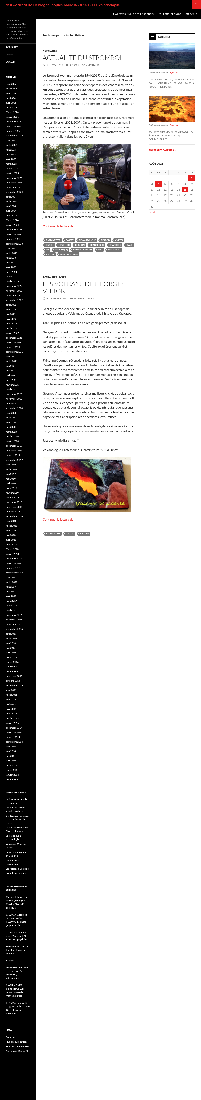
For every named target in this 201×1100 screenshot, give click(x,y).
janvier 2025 (12, 173)
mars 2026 (11, 107)
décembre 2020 (14, 394)
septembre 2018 (14, 516)
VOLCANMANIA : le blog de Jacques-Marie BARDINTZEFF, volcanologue (63, 5)
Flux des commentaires (17, 1046)
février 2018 (12, 549)
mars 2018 (11, 544)
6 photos (174, 72)
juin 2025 (11, 149)
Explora (10, 960)
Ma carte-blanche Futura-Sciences (133, 14)
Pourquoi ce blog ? (169, 14)
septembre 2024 (14, 192)
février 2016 (12, 661)
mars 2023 (11, 271)
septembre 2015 (14, 685)
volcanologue (69, 254)
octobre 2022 (13, 295)
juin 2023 (11, 257)
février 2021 (12, 384)
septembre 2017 (14, 572)
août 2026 (11, 83)
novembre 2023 (14, 234)
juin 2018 (11, 530)
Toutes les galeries (162, 150)
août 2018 (11, 520)
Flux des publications (16, 1041)
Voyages (11, 62)
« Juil (153, 212)
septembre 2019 (14, 459)
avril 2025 (11, 159)
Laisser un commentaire (84, 65)
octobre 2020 (13, 403)
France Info (97, 245)
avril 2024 (11, 210)
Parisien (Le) (61, 249)
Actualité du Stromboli (84, 57)
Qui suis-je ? (191, 14)
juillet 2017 (11, 582)
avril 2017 (11, 596)
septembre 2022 (14, 300)
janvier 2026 (12, 116)
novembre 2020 (14, 398)
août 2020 (11, 412)
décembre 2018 (14, 502)
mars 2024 (11, 215)
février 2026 (12, 112)
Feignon (80, 245)
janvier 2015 (12, 723)
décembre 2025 (14, 121)
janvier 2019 (12, 497)
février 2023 (12, 276)
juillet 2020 (11, 417)
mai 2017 (11, 591)
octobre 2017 (13, 567)
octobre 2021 (13, 347)
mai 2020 (11, 426)
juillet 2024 (11, 201)
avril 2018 (11, 539)
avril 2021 (11, 375)
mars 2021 (11, 379)
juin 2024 (11, 206)
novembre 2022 (14, 290)
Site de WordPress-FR (17, 1051)
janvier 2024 (12, 224)
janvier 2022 (12, 332)
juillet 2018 (11, 525)
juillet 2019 (11, 469)
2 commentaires (83, 298)
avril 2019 (11, 483)
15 (185, 189)
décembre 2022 (14, 285)
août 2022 (11, 304)
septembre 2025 (14, 135)
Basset (70, 240)
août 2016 (11, 633)
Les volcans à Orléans (17, 873)
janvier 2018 (12, 553)
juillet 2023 (11, 253)
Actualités (50, 50)
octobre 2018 (13, 511)
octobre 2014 (13, 737)
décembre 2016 (14, 614)
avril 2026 (11, 102)
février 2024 (12, 220)
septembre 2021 (14, 351)
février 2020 (12, 436)
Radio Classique (82, 249)
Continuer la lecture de (60, 226)
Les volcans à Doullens (17, 868)
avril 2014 (11, 760)
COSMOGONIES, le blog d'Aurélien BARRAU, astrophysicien (16, 936)
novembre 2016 (14, 619)
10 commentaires (161, 86)
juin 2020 (11, 422)
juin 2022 (11, 309)
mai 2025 (11, 154)
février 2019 (12, 492)
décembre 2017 (14, 558)
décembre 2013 (14, 779)
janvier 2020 (12, 441)
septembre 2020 (14, 408)
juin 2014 (11, 751)
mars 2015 (11, 713)
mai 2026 (11, 98)
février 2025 (12, 168)
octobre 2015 (13, 680)
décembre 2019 (14, 445)
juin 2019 (11, 473)
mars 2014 (11, 765)
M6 (47, 249)
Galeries (164, 36)
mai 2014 (11, 755)
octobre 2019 (13, 455)
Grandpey (115, 245)
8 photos (174, 125)
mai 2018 (11, 535)
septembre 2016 (14, 629)
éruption (64, 245)
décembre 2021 (14, 337)
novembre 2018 (14, 506)
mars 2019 (11, 488)
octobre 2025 (13, 130)
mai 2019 (11, 478)
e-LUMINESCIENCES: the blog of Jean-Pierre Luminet (17, 950)
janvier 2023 (12, 281)
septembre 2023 (14, 243)
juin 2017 (11, 586)
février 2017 (12, 605)
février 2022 (12, 328)
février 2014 (12, 770)
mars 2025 (11, 163)
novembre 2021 (14, 342)
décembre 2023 (14, 229)
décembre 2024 (14, 177)
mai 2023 (11, 262)
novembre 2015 (14, 676)
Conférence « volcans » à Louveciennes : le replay (17, 819)
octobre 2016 (13, 624)
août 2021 (11, 356)
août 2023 (11, 248)
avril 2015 (11, 708)
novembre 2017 (14, 563)
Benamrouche (87, 240)
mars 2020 (11, 431)
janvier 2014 (12, 774)
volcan (84, 533)
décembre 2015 (14, 671)
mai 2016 (11, 647)
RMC (100, 249)
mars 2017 (11, 600)
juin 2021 (11, 365)
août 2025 (11, 140)
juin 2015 (11, 699)
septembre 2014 (14, 741)
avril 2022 (11, 318)
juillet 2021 (11, 361)
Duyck (49, 245)
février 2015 (12, 718)
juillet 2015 (11, 694)
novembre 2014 (14, 732)
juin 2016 (11, 643)
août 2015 (11, 690)
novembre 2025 (14, 126)
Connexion (11, 1037)
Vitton (50, 254)
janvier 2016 (12, 666)
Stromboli (114, 249)
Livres (62, 277)
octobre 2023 (13, 239)
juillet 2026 (11, 88)
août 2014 (11, 746)
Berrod (105, 240)
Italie (129, 245)
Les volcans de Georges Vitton (84, 287)
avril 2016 (11, 652)
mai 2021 (11, 370)
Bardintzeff (53, 240)
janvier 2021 (12, 389)
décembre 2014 (14, 727)
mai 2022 (11, 314)
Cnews (119, 240)
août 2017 (11, 577)
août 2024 (11, 196)
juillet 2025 (11, 145)
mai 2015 (11, 704)
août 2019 (11, 464)
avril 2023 (11, 267)
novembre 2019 (14, 450)
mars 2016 (11, 657)
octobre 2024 (13, 187)
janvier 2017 (12, 610)
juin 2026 (11, 93)
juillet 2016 (11, 638)
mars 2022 (11, 323)
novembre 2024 (14, 182)
